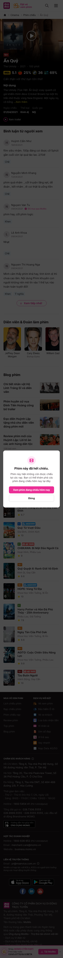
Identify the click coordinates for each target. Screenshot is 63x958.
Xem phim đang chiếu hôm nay (31, 489)
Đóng (31, 498)
